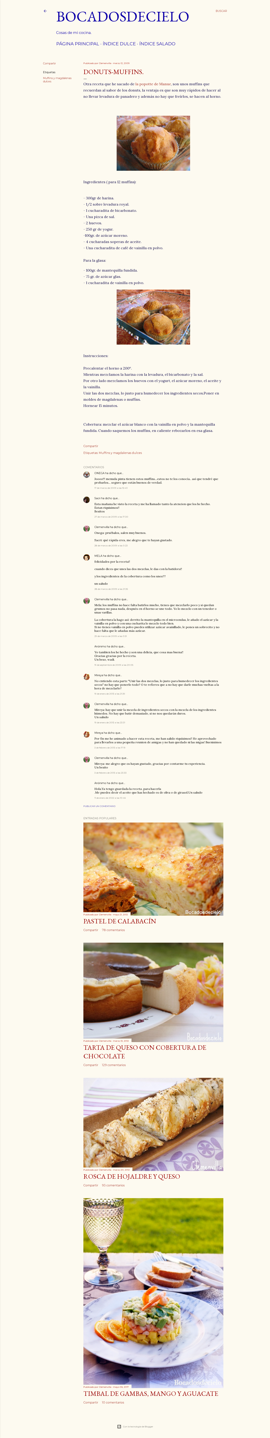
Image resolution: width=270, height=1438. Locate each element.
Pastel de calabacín (119, 921)
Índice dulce (119, 43)
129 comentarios (114, 1065)
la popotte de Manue (153, 84)
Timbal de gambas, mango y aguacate (150, 1393)
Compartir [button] (49, 63)
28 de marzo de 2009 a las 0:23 (111, 545)
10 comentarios (113, 1402)
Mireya (98, 675)
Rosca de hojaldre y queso (131, 1176)
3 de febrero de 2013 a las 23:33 (110, 772)
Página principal (77, 43)
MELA (98, 556)
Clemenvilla (101, 527)
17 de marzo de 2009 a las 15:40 (111, 488)
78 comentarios (113, 930)
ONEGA (99, 473)
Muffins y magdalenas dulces (120, 453)
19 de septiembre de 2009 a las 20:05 (113, 665)
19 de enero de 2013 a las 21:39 (109, 693)
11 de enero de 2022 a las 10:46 (110, 797)
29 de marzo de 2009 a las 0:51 (110, 636)
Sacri (97, 498)
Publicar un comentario (99, 806)
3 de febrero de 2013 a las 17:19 (109, 747)
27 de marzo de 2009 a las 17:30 (111, 516)
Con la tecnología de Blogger (138, 1426)
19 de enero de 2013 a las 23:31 (109, 722)
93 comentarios (113, 1185)
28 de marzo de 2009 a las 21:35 (111, 589)
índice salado (157, 43)
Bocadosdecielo (122, 16)
